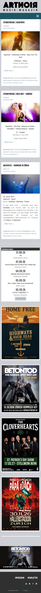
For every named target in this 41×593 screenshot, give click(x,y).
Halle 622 (33, 233)
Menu (37, 16)
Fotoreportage (18, 78)
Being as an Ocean (28, 126)
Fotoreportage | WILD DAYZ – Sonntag (17, 94)
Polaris (26, 202)
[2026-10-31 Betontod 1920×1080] (20, 569)
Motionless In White (18, 55)
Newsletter (33, 577)
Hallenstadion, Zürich (20, 255)
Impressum (19, 577)
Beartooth (7, 55)
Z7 (17, 154)
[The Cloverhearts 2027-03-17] (20, 471)
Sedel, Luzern (20, 283)
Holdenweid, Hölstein (20, 273)
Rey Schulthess (23, 67)
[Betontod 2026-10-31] (20, 412)
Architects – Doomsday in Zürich (16, 165)
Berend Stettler (26, 233)
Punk (4, 154)
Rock (8, 154)
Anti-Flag (17, 126)
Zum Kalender (20, 299)
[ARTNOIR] (20, 11)
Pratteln (34, 152)
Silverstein (10, 129)
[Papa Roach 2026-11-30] (20, 530)
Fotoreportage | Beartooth (14, 22)
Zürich (21, 83)
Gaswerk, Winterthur (20, 292)
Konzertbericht (18, 231)
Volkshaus (15, 83)
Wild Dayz (13, 154)
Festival (11, 152)
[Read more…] (8, 71)
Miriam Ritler (22, 138)
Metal (4, 80)
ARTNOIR (20, 590)
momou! (30, 590)
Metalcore (10, 80)
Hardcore (17, 152)
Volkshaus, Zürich (20, 264)
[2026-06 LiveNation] (20, 359)
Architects (11, 202)
